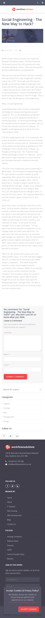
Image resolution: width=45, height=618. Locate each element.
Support (7, 404)
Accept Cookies (28, 609)
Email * (6, 365)
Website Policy (12, 541)
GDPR (9, 550)
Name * (7, 354)
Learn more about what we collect (22, 602)
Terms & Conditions (17, 615)
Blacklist (10, 559)
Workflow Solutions (22, 10)
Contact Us (11, 524)
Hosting (6, 408)
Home (9, 498)
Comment (8, 332)
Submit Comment (15, 376)
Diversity (10, 545)
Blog (9, 520)
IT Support (11, 506)
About (9, 502)
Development (9, 417)
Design (6, 421)
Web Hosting (12, 511)
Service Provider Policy (15, 554)
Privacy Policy (31, 615)
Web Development (14, 515)
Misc (5, 412)
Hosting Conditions (14, 536)
